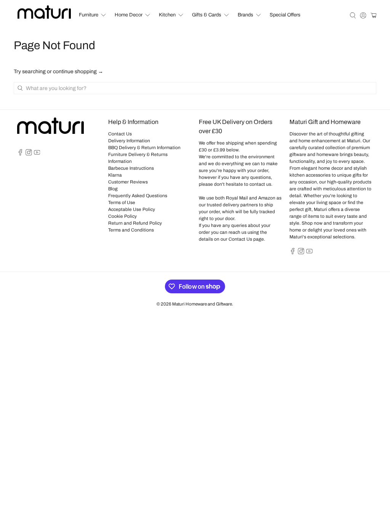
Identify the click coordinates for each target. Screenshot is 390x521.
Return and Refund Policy (135, 223)
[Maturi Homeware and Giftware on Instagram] (29, 154)
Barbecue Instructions (131, 168)
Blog (113, 188)
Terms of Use (121, 202)
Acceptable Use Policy (131, 209)
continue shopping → (78, 71)
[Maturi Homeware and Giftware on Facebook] (20, 154)
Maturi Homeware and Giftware (202, 304)
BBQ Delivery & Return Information (144, 147)
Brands (245, 15)
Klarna (115, 175)
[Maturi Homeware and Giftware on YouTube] (37, 154)
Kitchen (167, 15)
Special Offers (285, 15)
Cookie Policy (122, 216)
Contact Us (120, 134)
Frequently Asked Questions (137, 195)
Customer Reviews (128, 182)
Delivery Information (129, 140)
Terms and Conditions (131, 230)
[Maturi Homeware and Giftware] (44, 12)
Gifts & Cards (206, 15)
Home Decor (128, 15)
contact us (260, 184)
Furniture (88, 15)
